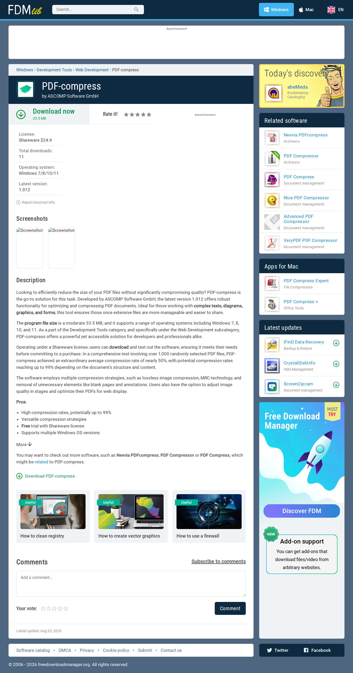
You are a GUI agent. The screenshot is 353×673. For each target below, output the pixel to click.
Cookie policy (116, 650)
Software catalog (33, 650)
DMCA (65, 650)
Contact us (171, 650)
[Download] (336, 343)
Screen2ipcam (298, 383)
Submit (145, 650)
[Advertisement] (176, 42)
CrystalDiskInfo (299, 362)
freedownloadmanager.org (64, 664)
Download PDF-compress (50, 476)
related (41, 461)
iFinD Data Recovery (304, 342)
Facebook (321, 650)
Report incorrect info (38, 202)
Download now (54, 111)
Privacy (87, 650)
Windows (24, 69)
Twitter (281, 650)
